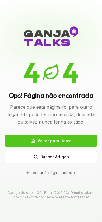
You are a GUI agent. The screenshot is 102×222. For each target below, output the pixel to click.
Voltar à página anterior (54, 172)
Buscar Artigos (54, 156)
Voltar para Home (54, 140)
